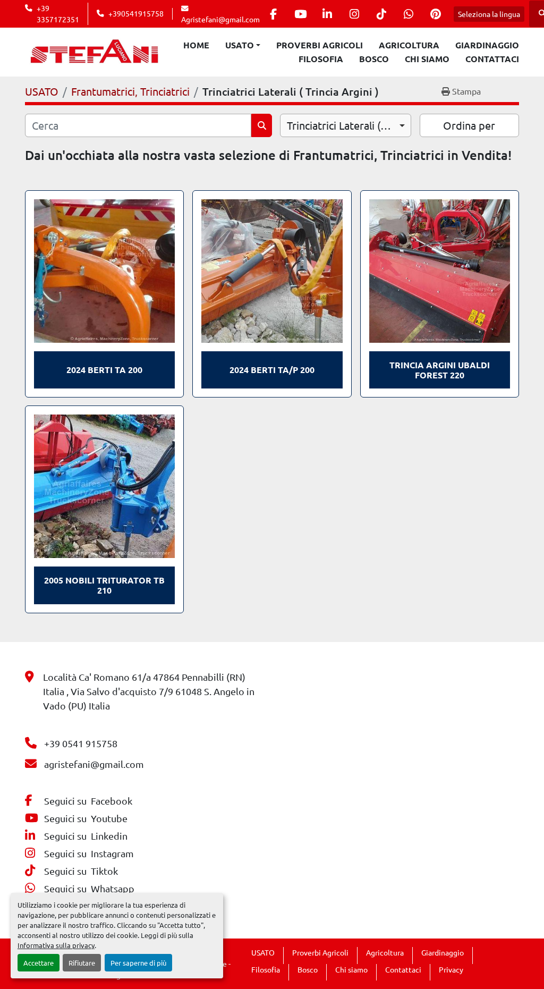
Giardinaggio (487, 44)
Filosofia (321, 58)
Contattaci (492, 58)
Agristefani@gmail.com (220, 19)
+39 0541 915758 (80, 743)
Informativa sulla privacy (56, 945)
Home (196, 44)
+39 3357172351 (58, 13)
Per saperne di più (138, 962)
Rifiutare (82, 962)
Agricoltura (409, 44)
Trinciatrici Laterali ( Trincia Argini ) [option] (345, 125)
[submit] (261, 125)
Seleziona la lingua (489, 14)
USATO (239, 44)
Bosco (374, 58)
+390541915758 (136, 13)
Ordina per (469, 125)
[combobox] (345, 125)
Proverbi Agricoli (319, 44)
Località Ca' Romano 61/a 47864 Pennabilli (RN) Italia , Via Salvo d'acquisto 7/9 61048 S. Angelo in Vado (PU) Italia (148, 691)
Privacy (451, 969)
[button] (242, 45)
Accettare (38, 962)
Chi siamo (427, 58)
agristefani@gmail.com (94, 764)
